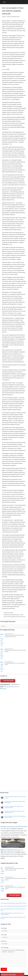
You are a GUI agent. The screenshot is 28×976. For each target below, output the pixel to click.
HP (19, 826)
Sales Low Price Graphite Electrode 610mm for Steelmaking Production (14, 906)
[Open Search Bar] (26, 2)
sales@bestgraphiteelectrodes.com (11, 686)
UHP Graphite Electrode (9, 633)
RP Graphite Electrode (9, 661)
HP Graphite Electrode (9, 648)
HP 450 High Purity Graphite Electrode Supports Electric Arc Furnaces (13, 903)
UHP (21, 826)
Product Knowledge (8, 612)
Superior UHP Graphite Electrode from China (14, 616)
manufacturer (11, 826)
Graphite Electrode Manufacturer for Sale (13, 614)
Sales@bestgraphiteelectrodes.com (13, 850)
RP (17, 826)
